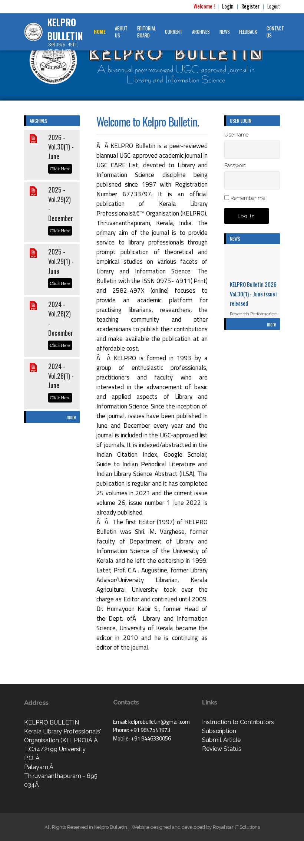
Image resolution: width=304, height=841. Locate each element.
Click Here (60, 168)
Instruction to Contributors (238, 722)
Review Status (221, 748)
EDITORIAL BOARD (146, 32)
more (71, 417)
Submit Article (221, 739)
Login (228, 6)
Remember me (248, 198)
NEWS (224, 31)
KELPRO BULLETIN (65, 29)
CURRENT (173, 31)
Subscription (219, 731)
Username (236, 135)
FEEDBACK (248, 31)
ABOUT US (121, 32)
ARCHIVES (201, 31)
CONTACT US (275, 32)
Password (235, 165)
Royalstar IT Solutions (236, 827)
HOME (100, 31)
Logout (273, 6)
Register (250, 6)
